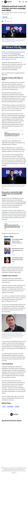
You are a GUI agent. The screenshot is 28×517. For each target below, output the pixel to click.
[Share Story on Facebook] (2, 21)
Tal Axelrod (5, 17)
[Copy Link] (11, 21)
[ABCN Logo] (8, 2)
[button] (2, 2)
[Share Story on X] (5, 21)
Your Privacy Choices (22, 470)
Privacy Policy (12, 468)
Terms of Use (15, 470)
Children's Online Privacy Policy (10, 469)
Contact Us (14, 472)
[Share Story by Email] (8, 21)
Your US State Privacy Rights (20, 468)
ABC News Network (5, 468)
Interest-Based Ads (19, 469)
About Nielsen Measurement (7, 470)
